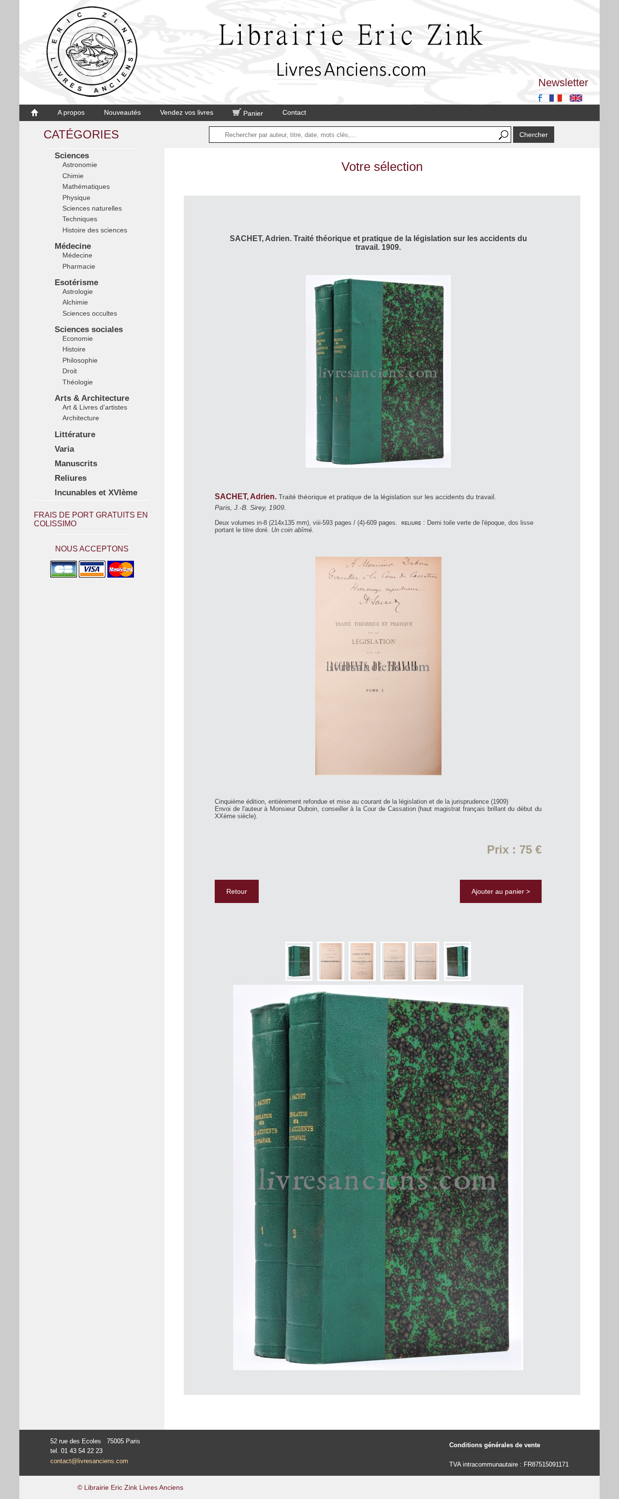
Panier (252, 113)
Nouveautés (122, 112)
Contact (294, 112)
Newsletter (563, 82)
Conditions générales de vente (494, 1445)
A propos (71, 112)
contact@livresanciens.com (89, 1461)
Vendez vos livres (186, 112)
